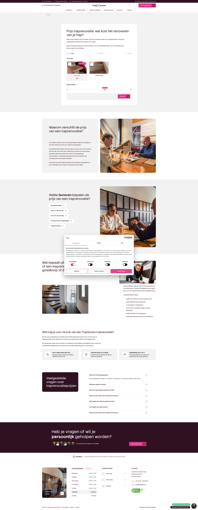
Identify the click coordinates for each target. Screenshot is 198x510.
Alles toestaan (121, 271)
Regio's (72, 507)
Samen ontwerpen (95, 10)
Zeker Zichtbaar (151, 507)
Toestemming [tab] (75, 243)
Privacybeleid (65, 507)
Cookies (77, 507)
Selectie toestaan (99, 271)
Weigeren (76, 271)
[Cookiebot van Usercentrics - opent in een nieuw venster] (125, 238)
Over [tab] (122, 243)
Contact (129, 10)
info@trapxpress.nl (140, 485)
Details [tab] (99, 243)
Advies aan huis (108, 10)
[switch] (90, 264)
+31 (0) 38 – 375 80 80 (141, 481)
